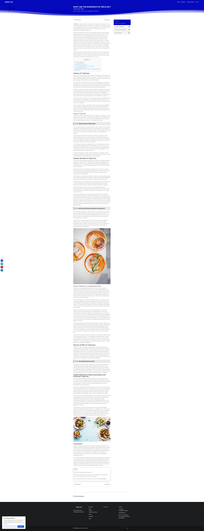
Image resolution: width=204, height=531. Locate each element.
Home (74, 11)
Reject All (14, 526)
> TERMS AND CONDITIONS (92, 512)
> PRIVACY (90, 514)
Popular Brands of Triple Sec (80, 64)
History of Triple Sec (78, 62)
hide (89, 59)
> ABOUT (89, 518)
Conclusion (77, 70)
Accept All (21, 526)
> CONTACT (90, 510)
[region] (14, 522)
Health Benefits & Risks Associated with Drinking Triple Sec (87, 68)
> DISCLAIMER (90, 516)
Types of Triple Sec (80, 63)
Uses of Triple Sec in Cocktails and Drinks (84, 66)
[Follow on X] (130, 528)
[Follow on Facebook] (128, 528)
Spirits (82, 8)
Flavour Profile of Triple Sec (80, 67)
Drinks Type (77, 8)
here (105, 478)
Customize (7, 526)
